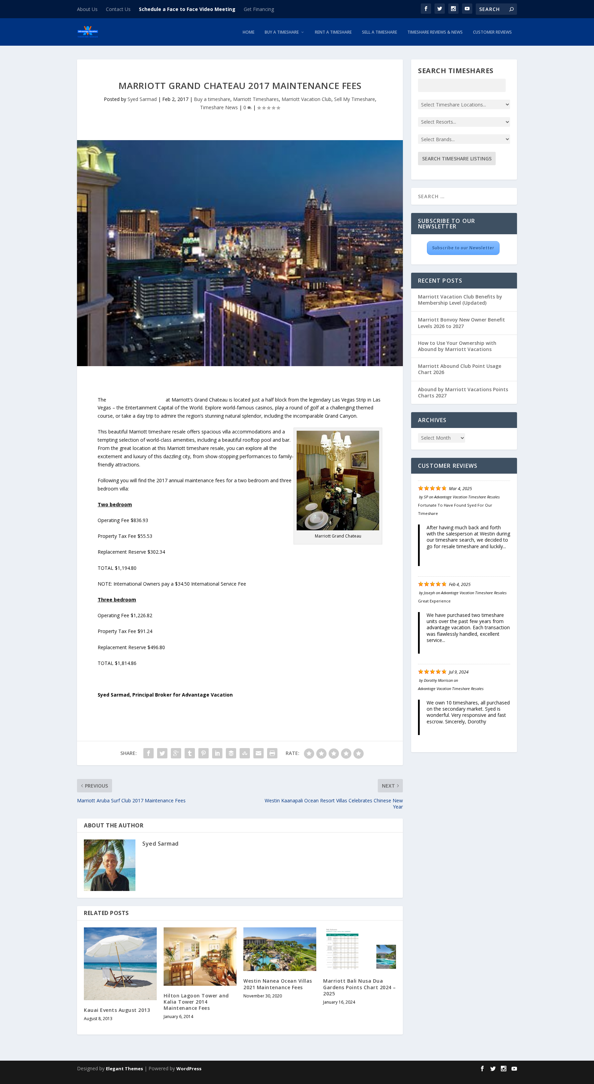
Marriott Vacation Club (306, 99)
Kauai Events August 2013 (117, 1010)
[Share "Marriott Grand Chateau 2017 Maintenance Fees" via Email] (258, 753)
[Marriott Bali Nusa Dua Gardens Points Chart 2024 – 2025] (359, 949)
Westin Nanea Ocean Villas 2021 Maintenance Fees (277, 984)
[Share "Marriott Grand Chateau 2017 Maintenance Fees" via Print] (272, 753)
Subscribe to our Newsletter (463, 248)
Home (248, 32)
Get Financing (259, 9)
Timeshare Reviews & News (435, 32)
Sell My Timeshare (354, 99)
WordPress (188, 1068)
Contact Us (118, 9)
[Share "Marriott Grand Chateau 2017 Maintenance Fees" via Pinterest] (203, 753)
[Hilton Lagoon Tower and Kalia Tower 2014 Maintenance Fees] (200, 956)
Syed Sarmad (142, 99)
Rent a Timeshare (333, 32)
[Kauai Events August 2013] (120, 963)
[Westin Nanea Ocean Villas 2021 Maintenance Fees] (279, 949)
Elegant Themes (124, 1068)
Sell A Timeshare (379, 32)
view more (439, 552)
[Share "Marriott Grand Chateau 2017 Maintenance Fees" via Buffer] (231, 753)
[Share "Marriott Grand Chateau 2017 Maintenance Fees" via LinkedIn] (217, 753)
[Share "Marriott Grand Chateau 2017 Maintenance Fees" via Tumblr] (190, 753)
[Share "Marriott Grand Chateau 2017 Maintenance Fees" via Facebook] (148, 753)
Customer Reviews (492, 32)
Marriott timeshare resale (136, 399)
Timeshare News (219, 107)
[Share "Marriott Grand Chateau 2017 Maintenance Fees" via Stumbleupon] (245, 753)
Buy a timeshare (212, 99)
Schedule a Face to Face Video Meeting (187, 9)
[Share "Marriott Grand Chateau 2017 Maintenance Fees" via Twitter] (162, 753)
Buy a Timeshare (282, 32)
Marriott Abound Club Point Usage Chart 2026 (459, 369)
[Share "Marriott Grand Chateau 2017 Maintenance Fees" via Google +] (176, 753)
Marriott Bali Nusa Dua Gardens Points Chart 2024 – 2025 (359, 987)
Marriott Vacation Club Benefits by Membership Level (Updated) (460, 299)
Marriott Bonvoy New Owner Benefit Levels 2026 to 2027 (461, 322)
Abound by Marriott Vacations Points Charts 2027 (463, 392)
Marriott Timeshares (256, 99)
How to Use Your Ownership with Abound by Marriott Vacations (457, 346)
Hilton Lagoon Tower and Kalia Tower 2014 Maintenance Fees (196, 1001)
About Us (87, 9)
